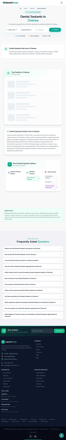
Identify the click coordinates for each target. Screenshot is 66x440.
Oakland (9, 416)
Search (56, 30)
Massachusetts (5, 424)
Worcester (13, 426)
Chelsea (32, 8)
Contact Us (39, 372)
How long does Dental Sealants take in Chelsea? (20, 304)
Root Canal (39, 398)
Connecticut (4, 419)
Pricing (38, 369)
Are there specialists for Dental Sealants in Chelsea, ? (22, 316)
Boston (3, 426)
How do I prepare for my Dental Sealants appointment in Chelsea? (25, 328)
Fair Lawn (3, 431)
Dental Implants (40, 392)
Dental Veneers (40, 406)
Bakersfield (4, 416)
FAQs (37, 374)
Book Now (54, 92)
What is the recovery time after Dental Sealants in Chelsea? (24, 310)
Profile (41, 92)
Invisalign (38, 403)
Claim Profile (6, 400)
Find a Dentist (7, 392)
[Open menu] (61, 2)
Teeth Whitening (40, 395)
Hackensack (9, 431)
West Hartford (10, 421)
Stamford (3, 421)
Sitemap (5, 403)
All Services (6, 406)
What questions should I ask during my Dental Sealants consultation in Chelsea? (30, 322)
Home (25, 8)
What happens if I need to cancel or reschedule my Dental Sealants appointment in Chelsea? (31, 335)
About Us (38, 364)
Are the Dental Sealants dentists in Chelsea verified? (21, 280)
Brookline (8, 426)
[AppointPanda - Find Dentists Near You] (10, 2)
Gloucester (15, 431)
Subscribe (59, 350)
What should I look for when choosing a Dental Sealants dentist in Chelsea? (29, 292)
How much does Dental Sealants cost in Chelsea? (20, 274)
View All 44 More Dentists (33, 141)
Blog (37, 377)
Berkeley (14, 416)
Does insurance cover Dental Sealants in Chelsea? (20, 298)
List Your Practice (8, 398)
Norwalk (16, 421)
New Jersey (4, 429)
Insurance (5, 395)
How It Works (40, 366)
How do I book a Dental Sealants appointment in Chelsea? (23, 286)
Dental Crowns (40, 400)
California (4, 413)
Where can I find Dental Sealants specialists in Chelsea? (22, 268)
